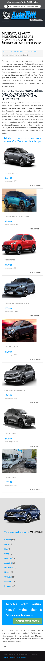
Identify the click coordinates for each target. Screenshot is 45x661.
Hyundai (10, 558)
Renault (9, 586)
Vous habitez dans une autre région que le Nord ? (23, 6)
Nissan (8, 572)
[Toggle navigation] (5, 23)
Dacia (8, 544)
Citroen (9, 539)
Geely (8, 553)
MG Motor (10, 567)
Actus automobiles (20, 657)
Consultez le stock (27, 621)
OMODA (9, 577)
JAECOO (9, 563)
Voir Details (34, 185)
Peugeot (9, 581)
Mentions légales (9, 657)
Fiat (7, 549)
